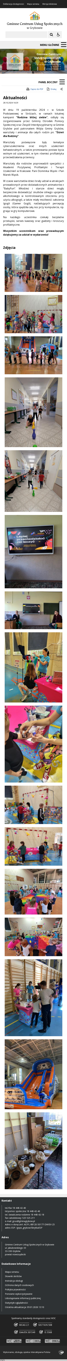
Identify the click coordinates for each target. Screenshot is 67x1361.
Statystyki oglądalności (16, 1302)
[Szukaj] (51, 34)
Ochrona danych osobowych (19, 1285)
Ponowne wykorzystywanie (18, 1293)
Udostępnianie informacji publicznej (23, 1298)
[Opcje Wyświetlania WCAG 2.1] (58, 34)
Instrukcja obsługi (14, 1280)
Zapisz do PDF (36, 89)
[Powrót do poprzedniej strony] (62, 89)
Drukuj (53, 89)
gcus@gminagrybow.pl (23, 1221)
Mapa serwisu (33, 4)
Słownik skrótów (13, 1276)
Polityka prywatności (15, 1289)
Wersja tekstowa (49, 4)
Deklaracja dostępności (13, 4)
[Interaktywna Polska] (61, 1352)
